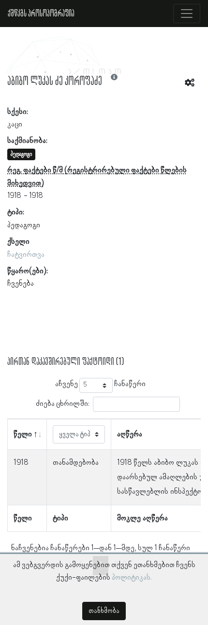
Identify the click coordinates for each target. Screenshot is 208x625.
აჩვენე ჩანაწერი (100, 384)
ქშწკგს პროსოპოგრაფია (41, 13)
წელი (23, 434)
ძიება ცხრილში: (62, 404)
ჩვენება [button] (20, 283)
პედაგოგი (23, 225)
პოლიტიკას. (132, 577)
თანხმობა (104, 611)
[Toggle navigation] (186, 13)
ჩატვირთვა (26, 254)
